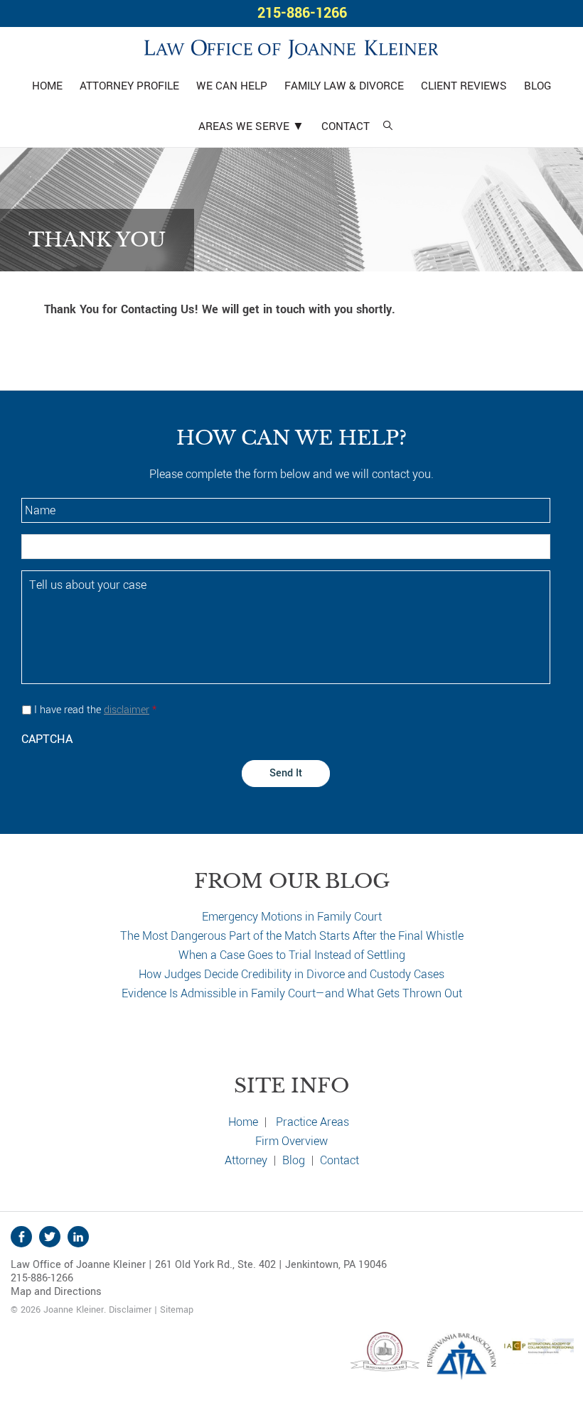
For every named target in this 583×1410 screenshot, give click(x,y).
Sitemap (176, 1309)
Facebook (21, 1236)
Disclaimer (130, 1309)
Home (243, 1122)
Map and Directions (56, 1291)
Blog (293, 1160)
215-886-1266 (302, 13)
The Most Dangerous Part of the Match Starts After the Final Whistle (292, 936)
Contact (339, 1160)
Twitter (49, 1236)
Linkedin (78, 1236)
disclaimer (126, 710)
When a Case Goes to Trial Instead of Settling (291, 955)
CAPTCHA (47, 739)
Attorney (246, 1160)
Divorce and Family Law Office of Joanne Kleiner (291, 47)
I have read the (95, 710)
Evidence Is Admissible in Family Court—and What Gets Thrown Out (292, 993)
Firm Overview (291, 1141)
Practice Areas (312, 1122)
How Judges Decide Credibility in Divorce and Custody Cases (291, 974)
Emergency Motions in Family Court (292, 917)
